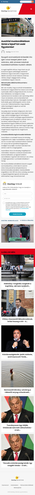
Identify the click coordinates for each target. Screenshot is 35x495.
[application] (17, 233)
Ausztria (4, 220)
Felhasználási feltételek (26, 485)
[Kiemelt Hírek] (9, 9)
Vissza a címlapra (27, 220)
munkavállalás (13, 220)
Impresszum (5, 485)
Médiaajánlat (17, 487)
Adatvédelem (14, 485)
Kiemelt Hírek (15, 52)
